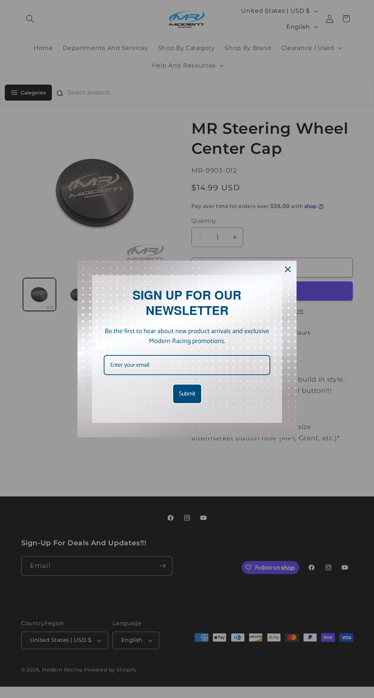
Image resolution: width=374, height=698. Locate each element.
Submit (187, 394)
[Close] (288, 269)
